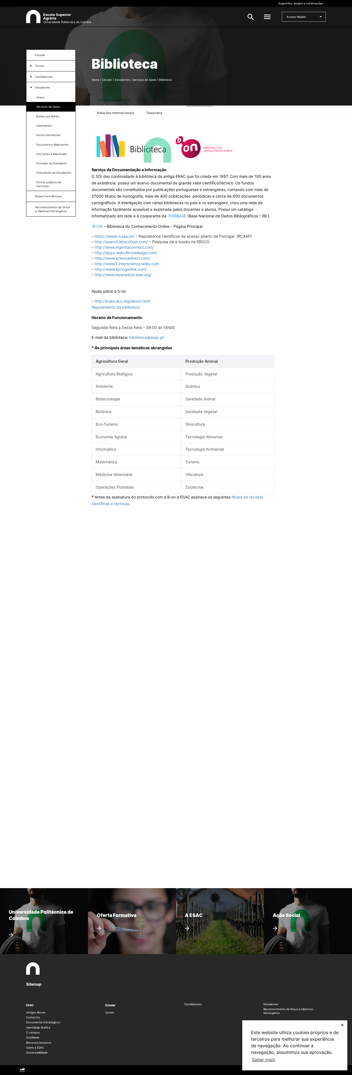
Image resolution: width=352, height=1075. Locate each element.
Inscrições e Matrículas (51, 154)
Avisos (40, 97)
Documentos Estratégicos (43, 1022)
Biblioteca (199, 100)
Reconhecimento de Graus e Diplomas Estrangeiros (52, 209)
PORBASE (177, 216)
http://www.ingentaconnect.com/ (124, 247)
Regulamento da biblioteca (116, 307)
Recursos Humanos (38, 1042)
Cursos (39, 65)
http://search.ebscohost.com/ (122, 241)
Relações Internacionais (115, 113)
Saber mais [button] (263, 1059)
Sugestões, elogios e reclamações (300, 3)
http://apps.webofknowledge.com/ (126, 252)
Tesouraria (154, 113)
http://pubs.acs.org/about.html (122, 301)
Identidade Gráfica (38, 1027)
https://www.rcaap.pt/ (114, 236)
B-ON (97, 226)
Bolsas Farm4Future (48, 196)
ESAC (30, 1005)
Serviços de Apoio (48, 106)
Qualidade (32, 1037)
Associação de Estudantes (53, 172)
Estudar (40, 55)
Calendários (44, 125)
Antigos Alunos (35, 1012)
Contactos (33, 1017)
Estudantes (42, 87)
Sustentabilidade (37, 1052)
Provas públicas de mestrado (48, 184)
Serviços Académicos (113, 100)
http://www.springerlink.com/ (121, 269)
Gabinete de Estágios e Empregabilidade (250, 100)
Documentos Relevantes (52, 144)
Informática (301, 100)
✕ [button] (342, 1025)
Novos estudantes (48, 135)
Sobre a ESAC (35, 1047)
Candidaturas (44, 76)
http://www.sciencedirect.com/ (122, 258)
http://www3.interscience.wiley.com (127, 263)
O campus (33, 1032)
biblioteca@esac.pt (146, 337)
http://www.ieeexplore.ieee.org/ (123, 274)
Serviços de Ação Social (161, 100)
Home (95, 79)
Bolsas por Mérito (47, 116)
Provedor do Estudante (51, 163)
